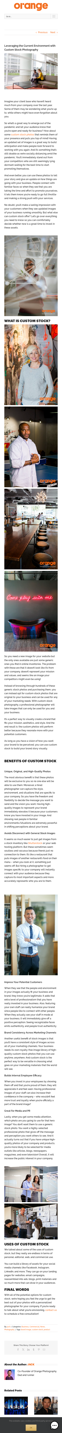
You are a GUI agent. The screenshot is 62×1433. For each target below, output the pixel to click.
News (42, 1327)
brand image (26, 1330)
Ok (31, 1427)
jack (8, 1327)
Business (25, 1327)
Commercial (34, 1327)
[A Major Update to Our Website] (16, 1398)
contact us (51, 1310)
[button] (6, 1405)
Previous (43, 32)
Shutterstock (35, 843)
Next (52, 32)
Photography (9, 1330)
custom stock (37, 1330)
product (47, 1330)
